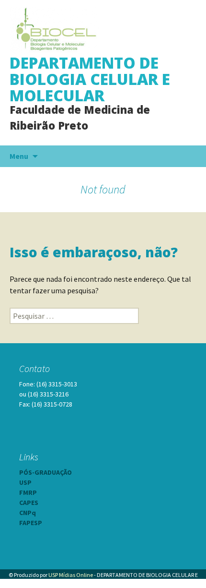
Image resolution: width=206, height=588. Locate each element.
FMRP (28, 492)
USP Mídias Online (70, 574)
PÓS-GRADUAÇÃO (45, 472)
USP (25, 482)
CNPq (27, 512)
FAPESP (30, 522)
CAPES (28, 502)
